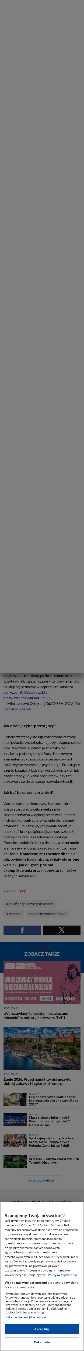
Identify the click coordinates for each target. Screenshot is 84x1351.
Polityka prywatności (63, 1275)
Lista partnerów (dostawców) (26, 1317)
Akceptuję (41, 1329)
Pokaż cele (42, 1342)
